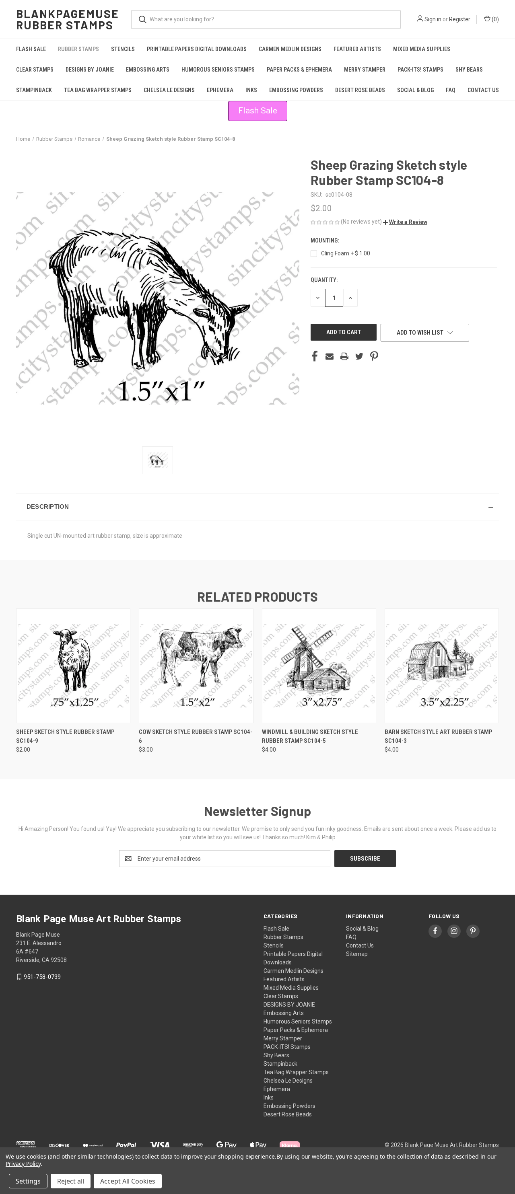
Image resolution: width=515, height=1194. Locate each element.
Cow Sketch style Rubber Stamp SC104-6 (195, 736)
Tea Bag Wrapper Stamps (98, 90)
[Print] (344, 356)
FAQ (450, 90)
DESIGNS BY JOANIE (90, 69)
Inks (251, 90)
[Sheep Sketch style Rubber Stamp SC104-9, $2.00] (73, 665)
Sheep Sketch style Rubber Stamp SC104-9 (65, 736)
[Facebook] (315, 356)
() (494, 19)
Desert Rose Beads (360, 90)
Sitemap (357, 954)
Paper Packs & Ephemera (299, 69)
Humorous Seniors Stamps (218, 69)
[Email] (329, 356)
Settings (28, 1181)
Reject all (70, 1181)
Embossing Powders (296, 90)
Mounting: (325, 240)
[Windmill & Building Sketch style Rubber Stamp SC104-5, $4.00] (319, 665)
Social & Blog (415, 90)
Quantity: (324, 280)
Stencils (123, 49)
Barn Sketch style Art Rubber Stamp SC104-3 (438, 736)
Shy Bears (469, 69)
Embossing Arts (147, 69)
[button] (405, 222)
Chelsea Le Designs (169, 90)
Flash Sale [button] (257, 110)
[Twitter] (359, 356)
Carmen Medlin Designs (290, 49)
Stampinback (34, 90)
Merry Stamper (364, 69)
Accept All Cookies (127, 1181)
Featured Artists (357, 49)
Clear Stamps (35, 69)
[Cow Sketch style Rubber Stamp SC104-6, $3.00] (195, 665)
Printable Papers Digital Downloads (197, 49)
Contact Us (483, 90)
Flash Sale (31, 49)
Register (459, 19)
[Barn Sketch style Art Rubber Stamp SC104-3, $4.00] (441, 665)
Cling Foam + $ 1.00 (345, 253)
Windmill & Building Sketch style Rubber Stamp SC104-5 (310, 736)
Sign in (432, 19)
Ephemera (220, 90)
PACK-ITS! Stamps (420, 69)
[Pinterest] (374, 356)
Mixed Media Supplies (421, 49)
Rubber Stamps (78, 49)
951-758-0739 (42, 976)
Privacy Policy (23, 1163)
